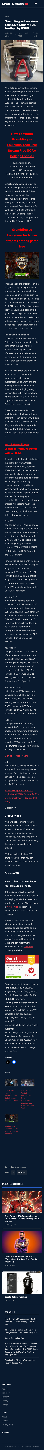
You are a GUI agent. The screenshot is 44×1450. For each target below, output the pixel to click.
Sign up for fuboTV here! (16, 756)
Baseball (5, 1397)
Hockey (5, 1401)
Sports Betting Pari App (16, 1297)
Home (7, 16)
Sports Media (15, 4)
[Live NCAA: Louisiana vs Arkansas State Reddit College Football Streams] (11, 1082)
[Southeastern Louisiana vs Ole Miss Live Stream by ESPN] (11, 1118)
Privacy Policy (7, 1425)
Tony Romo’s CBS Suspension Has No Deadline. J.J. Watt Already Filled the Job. (22, 1219)
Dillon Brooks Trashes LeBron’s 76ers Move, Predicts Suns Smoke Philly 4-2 (21, 1259)
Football (5, 1389)
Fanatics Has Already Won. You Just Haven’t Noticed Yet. (20, 1361)
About (4, 1417)
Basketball (6, 1393)
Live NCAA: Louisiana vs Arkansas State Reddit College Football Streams (11, 1095)
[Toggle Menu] (36, 3)
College (5, 1405)
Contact (5, 1421)
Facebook (22, 1172)
